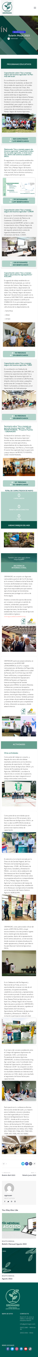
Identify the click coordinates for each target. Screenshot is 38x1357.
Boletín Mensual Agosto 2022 (14, 1244)
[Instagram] (17, 1349)
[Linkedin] (21, 1349)
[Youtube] (25, 1349)
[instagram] (15, 1201)
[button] (35, 7)
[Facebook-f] (8, 1349)
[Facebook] (26, 1163)
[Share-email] (30, 1163)
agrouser (8, 1195)
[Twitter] (12, 1349)
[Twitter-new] (23, 1163)
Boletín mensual (19, 32)
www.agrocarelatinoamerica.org (14, 616)
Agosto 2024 (7, 1278)
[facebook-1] (5, 1201)
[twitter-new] (8, 1201)
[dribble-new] (12, 1201)
